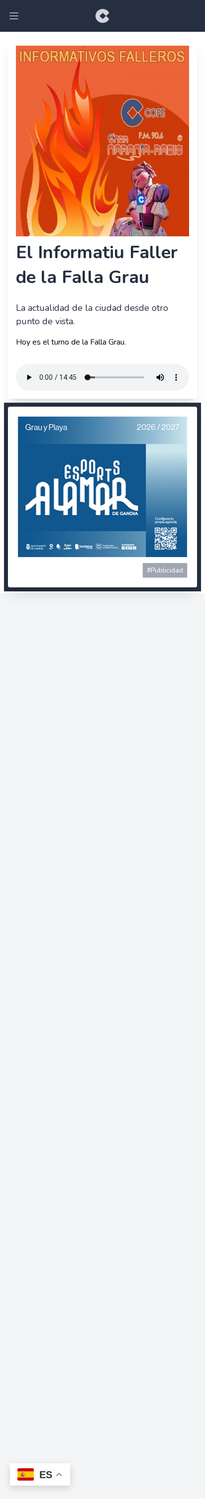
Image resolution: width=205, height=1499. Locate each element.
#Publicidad (165, 570)
